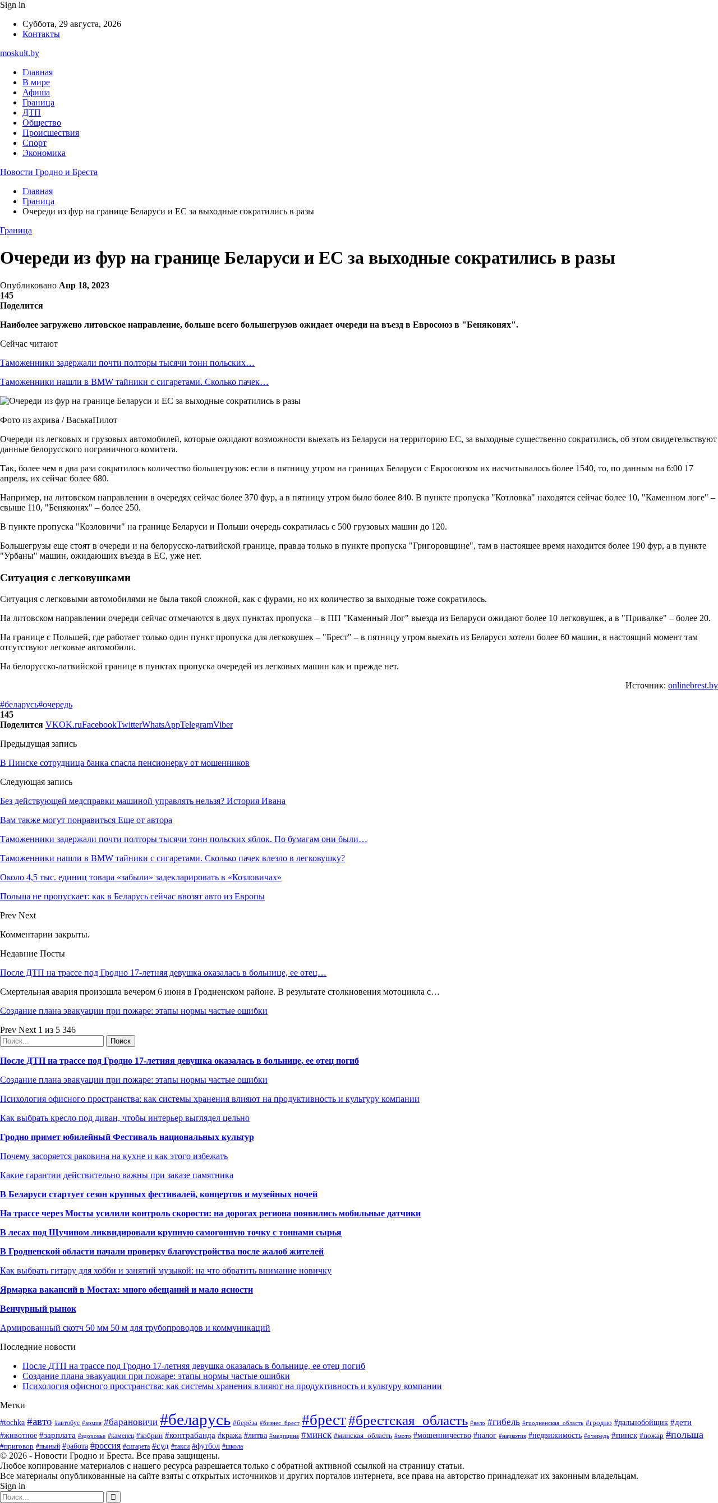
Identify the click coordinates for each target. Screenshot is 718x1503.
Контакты (41, 34)
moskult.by (19, 53)
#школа (232, 1446)
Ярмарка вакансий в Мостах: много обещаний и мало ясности (126, 1289)
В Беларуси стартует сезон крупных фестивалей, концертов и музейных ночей (158, 1194)
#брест (324, 1420)
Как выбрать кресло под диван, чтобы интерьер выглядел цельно (125, 1118)
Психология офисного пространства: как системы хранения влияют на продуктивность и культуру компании (210, 1099)
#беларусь (19, 704)
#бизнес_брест (280, 1422)
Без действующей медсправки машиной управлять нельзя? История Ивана (143, 801)
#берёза (245, 1422)
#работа (75, 1445)
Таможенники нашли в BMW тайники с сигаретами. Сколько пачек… (134, 382)
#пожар (651, 1435)
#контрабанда (190, 1435)
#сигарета (136, 1446)
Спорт (34, 143)
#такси (180, 1446)
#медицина (284, 1435)
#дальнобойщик (641, 1422)
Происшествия (50, 132)
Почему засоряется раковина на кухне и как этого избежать (114, 1156)
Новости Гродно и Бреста (49, 172)
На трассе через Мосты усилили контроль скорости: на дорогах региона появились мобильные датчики (210, 1213)
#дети (681, 1422)
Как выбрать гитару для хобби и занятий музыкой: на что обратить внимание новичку (166, 1270)
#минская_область (363, 1435)
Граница (38, 102)
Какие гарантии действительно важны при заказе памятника (116, 1175)
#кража (230, 1435)
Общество (41, 122)
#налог (484, 1435)
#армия (92, 1423)
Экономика (44, 153)
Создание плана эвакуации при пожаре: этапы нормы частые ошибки (134, 1010)
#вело (477, 1422)
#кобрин (149, 1435)
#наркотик (512, 1435)
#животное (18, 1435)
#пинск (624, 1435)
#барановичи (131, 1422)
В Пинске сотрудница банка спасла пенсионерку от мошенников (125, 762)
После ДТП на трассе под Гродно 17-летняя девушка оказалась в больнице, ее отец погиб (179, 1060)
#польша (684, 1434)
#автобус (67, 1423)
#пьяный (48, 1446)
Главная (37, 72)
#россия (105, 1445)
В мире (36, 82)
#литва (255, 1435)
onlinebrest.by (693, 685)
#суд (160, 1445)
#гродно (599, 1423)
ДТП (31, 112)
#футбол (206, 1445)
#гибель (503, 1422)
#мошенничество (442, 1435)
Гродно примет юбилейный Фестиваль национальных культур (127, 1137)
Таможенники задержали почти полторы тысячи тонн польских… (127, 362)
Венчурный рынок (38, 1308)
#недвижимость (555, 1435)
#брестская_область (408, 1420)
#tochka (12, 1422)
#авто (39, 1421)
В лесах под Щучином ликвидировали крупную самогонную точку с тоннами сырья (171, 1232)
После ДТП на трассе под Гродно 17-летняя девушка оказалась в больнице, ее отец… (163, 972)
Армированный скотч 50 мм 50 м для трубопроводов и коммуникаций (135, 1327)
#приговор (17, 1446)
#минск (316, 1435)
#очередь (55, 704)
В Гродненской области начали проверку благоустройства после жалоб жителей (162, 1251)
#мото (402, 1435)
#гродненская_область (552, 1422)
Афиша (36, 92)
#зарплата (57, 1435)
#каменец (121, 1436)
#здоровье (91, 1435)
